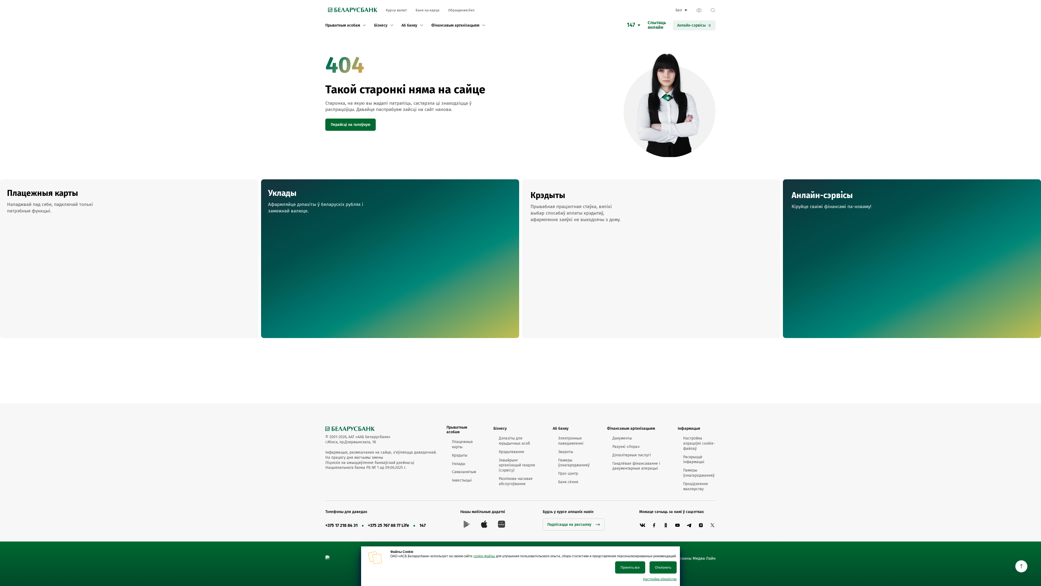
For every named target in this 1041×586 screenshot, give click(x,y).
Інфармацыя (689, 428)
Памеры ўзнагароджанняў (574, 463)
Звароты (565, 452)
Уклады (458, 463)
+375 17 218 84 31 (341, 525)
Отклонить (663, 567)
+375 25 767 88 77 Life (388, 525)
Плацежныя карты (462, 444)
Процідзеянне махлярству (695, 486)
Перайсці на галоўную (350, 124)
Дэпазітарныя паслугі (631, 455)
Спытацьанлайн (657, 25)
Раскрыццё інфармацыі (693, 459)
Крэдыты (459, 455)
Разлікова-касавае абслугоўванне (516, 481)
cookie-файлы (484, 556)
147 (422, 525)
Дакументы (622, 438)
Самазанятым (464, 472)
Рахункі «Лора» (626, 446)
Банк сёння (568, 482)
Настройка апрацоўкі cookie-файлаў (699, 443)
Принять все (630, 567)
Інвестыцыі (462, 480)
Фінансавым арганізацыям (631, 428)
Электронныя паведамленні (570, 441)
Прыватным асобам (456, 429)
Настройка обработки (660, 579)
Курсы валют (396, 10)
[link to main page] (351, 10)
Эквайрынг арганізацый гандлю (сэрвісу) (517, 465)
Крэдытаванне (511, 452)
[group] (129, 258)
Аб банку (560, 428)
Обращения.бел (461, 10)
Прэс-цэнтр (568, 473)
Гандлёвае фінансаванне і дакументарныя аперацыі (636, 466)
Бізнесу (500, 428)
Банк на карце (427, 10)
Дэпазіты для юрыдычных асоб (514, 441)
